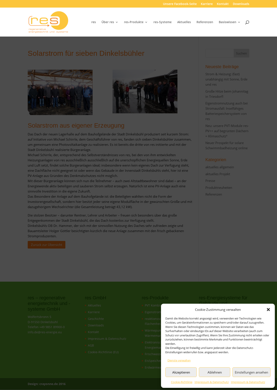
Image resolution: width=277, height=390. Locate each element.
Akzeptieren (181, 372)
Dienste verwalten (179, 360)
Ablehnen (215, 372)
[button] (268, 309)
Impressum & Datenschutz (212, 382)
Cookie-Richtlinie (181, 382)
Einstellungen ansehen (251, 372)
